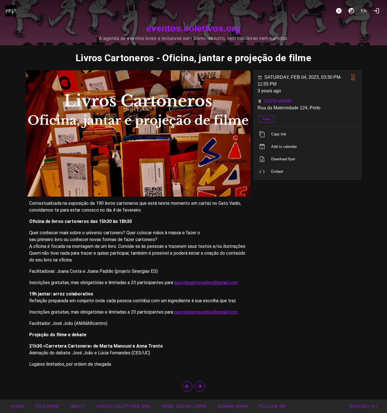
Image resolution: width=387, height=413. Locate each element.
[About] (339, 11)
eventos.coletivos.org (193, 28)
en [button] (364, 10)
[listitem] (307, 134)
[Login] (376, 11)
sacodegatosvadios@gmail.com (205, 282)
